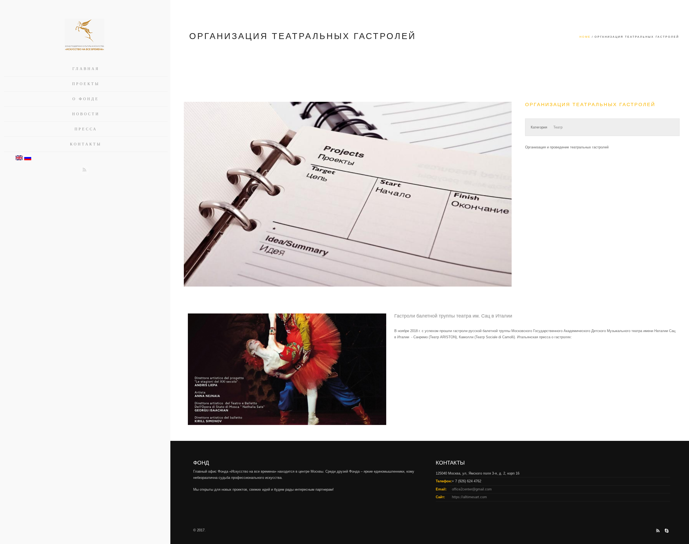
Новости (86, 114)
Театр (558, 127)
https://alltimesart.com (469, 497)
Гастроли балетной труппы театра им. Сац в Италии (453, 316)
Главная (85, 69)
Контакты (85, 144)
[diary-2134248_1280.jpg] (348, 202)
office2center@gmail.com (472, 489)
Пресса (86, 129)
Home (585, 36)
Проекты (86, 84)
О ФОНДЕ (85, 99)
